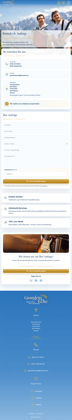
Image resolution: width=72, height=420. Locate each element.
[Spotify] (36, 280)
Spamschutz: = (11, 170)
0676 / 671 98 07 (15, 64)
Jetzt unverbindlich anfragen (37, 181)
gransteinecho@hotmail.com (19, 75)
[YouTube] (41, 280)
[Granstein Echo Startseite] (28, 3)
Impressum (32, 413)
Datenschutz (39, 413)
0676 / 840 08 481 (16, 66)
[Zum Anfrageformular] (64, 3)
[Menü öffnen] (69, 3)
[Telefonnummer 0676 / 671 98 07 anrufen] (59, 3)
